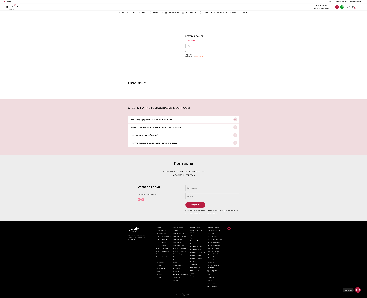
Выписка (158, 266)
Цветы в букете (190, 12)
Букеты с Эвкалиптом (162, 254)
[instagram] (139, 199)
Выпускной (210, 260)
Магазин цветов (195, 227)
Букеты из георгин (195, 238)
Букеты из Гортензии (179, 236)
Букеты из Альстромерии (163, 236)
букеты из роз (199, 56)
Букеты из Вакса (212, 236)
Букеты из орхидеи (178, 245)
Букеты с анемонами (213, 242)
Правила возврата (356, 1)
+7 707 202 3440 (320, 5)
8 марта (125, 12)
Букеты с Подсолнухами (197, 252)
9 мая (175, 263)
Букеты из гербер (161, 242)
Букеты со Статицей (213, 251)
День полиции (160, 268)
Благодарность (177, 268)
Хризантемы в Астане (213, 227)
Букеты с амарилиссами (214, 239)
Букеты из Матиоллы (196, 241)
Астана (8, 1)
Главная (158, 227)
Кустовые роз (211, 233)
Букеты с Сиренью (195, 255)
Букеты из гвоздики (162, 239)
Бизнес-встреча (178, 266)
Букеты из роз (173, 12)
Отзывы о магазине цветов (196, 231)
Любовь (158, 271)
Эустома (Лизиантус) (196, 235)
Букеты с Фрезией (212, 254)
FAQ (330, 1)
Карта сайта (131, 239)
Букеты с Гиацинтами (162, 251)
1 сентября (193, 264)
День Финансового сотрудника (212, 270)
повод (234, 12)
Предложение (194, 261)
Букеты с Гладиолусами (180, 254)
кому (244, 12)
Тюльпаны (176, 230)
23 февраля (176, 277)
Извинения (210, 277)
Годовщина (210, 263)
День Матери (211, 283)
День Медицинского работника (213, 266)
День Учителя (194, 270)
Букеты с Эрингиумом (213, 257)
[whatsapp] (142, 199)
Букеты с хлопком (178, 257)
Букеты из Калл (177, 239)
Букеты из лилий (178, 242)
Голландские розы (161, 230)
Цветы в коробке (161, 233)
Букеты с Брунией (161, 245)
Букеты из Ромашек (196, 246)
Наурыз (175, 280)
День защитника (195, 267)
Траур (192, 273)
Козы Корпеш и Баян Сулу (180, 274)
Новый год (210, 274)
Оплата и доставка (341, 1)
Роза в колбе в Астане (213, 230)
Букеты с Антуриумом (213, 245)
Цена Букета (156, 12)
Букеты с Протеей (161, 257)
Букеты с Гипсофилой (179, 251)
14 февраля (159, 260)
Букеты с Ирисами (195, 249)
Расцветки (207, 12)
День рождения (160, 263)
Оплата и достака (212, 286)
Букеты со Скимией (196, 258)
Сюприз (158, 277)
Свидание (159, 274)
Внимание (176, 271)
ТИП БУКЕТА (221, 12)
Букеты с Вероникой (162, 248)
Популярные (140, 12)
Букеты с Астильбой (213, 248)
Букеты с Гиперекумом (180, 248)
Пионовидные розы (178, 233)
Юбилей (209, 280)
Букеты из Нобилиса (196, 244)
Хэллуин (193, 276)
